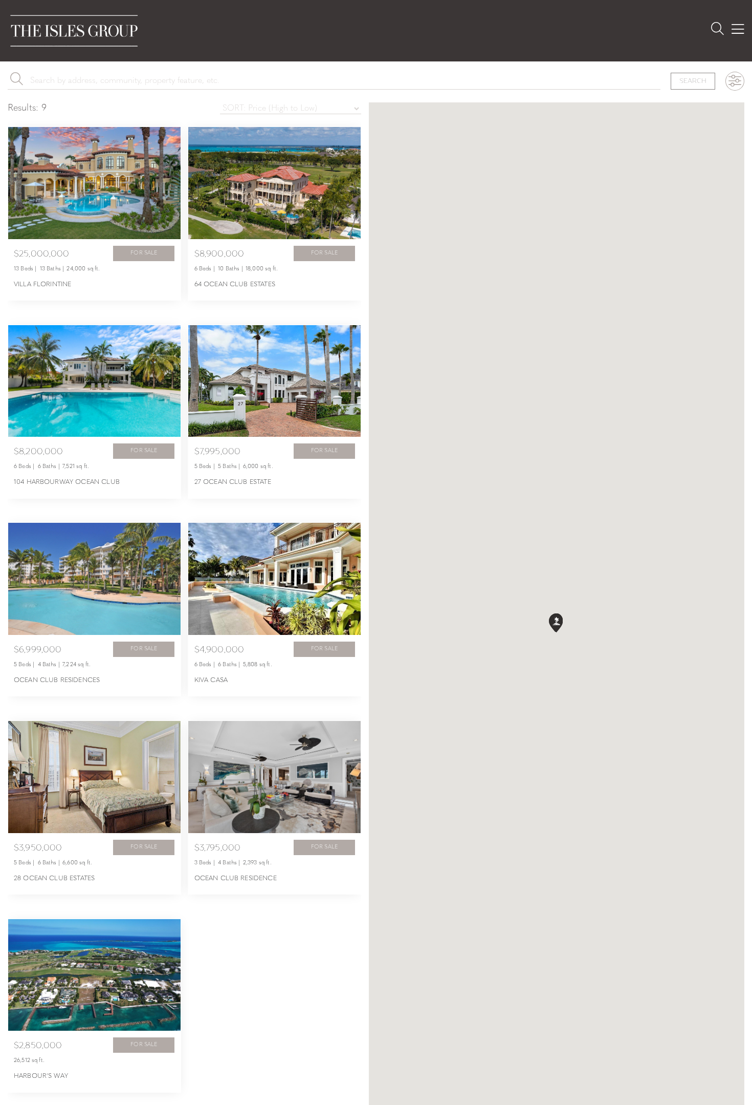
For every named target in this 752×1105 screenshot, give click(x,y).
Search (692, 80)
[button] (556, 623)
